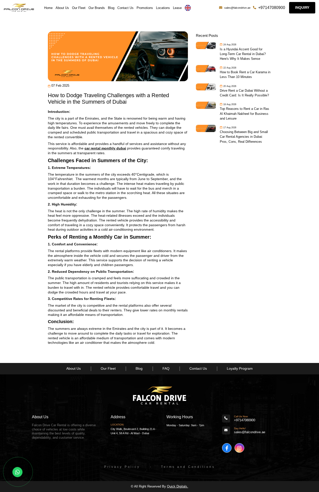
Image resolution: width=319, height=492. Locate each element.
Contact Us (125, 8)
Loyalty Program (240, 368)
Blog (111, 8)
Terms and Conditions (188, 467)
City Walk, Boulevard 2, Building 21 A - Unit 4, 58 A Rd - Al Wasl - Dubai (133, 431)
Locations (163, 8)
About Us (62, 8)
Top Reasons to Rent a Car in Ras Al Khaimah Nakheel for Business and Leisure (244, 113)
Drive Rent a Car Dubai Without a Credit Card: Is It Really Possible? (244, 93)
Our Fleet (78, 8)
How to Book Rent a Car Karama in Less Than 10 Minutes (245, 74)
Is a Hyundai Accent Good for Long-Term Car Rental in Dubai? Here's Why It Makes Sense (243, 54)
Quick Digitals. (177, 486)
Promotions (145, 8)
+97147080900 (271, 7)
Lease (177, 8)
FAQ (165, 368)
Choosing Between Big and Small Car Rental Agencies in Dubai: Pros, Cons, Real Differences (244, 136)
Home (48, 8)
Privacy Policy (122, 467)
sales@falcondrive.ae (237, 7)
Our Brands (96, 8)
